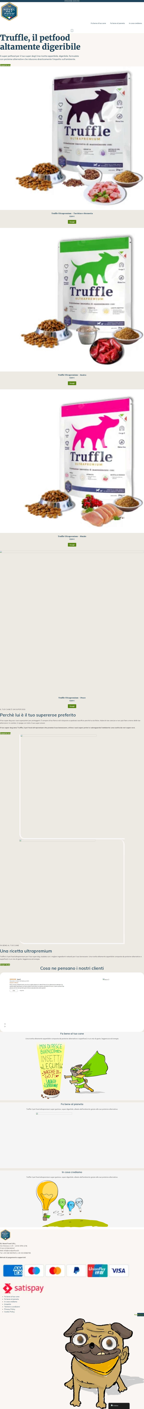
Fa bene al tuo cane (98, 23)
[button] (72, 1024)
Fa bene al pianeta (117, 23)
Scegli (72, 222)
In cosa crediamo (135, 23)
